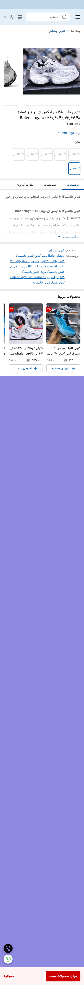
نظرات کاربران (25, 184)
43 (47, 154)
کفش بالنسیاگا (56, 271)
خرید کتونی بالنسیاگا (34, 271)
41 (74, 154)
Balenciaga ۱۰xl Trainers (28, 277)
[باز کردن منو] (76, 17)
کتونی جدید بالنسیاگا (33, 261)
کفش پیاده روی (55, 277)
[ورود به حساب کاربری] (8, 17)
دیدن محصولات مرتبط (63, 976)
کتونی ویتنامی (57, 31)
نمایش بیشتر (70, 236)
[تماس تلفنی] (8, 948)
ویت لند (75, 31)
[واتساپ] (8, 959)
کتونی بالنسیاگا (55, 261)
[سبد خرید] (19, 17)
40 (74, 168)
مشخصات (50, 184)
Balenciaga (66, 132)
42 (60, 154)
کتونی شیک (57, 282)
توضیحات (73, 184)
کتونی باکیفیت (41, 282)
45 (19, 154)
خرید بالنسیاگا (38, 266)
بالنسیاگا (15, 261)
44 (32, 154)
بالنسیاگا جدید (56, 266)
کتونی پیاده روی (19, 266)
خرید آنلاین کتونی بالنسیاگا (31, 255)
